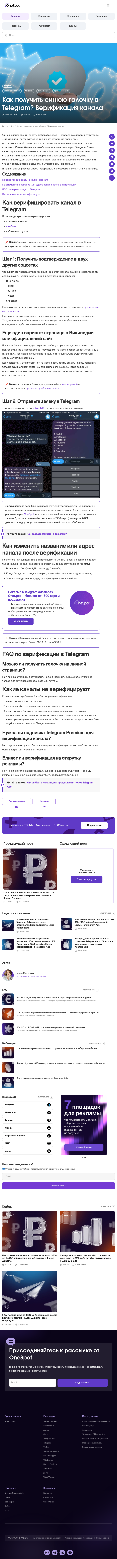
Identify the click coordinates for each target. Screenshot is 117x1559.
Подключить (94, 825)
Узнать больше (21, 621)
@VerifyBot (39, 408)
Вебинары (101, 16)
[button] (108, 5)
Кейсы (72, 26)
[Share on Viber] (112, 171)
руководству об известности (42, 388)
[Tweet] (112, 137)
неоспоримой (70, 384)
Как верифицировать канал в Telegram (25, 180)
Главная (15, 16)
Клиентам (44, 26)
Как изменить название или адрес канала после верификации (39, 185)
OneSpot (29, 514)
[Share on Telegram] (112, 143)
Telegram (7, 86)
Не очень (44, 801)
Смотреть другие (86, 879)
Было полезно (17, 801)
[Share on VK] (112, 150)
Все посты (44, 16)
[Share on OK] (112, 157)
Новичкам (15, 26)
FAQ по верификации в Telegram (21, 190)
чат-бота (11, 226)
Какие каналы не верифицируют (21, 194)
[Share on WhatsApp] (112, 164)
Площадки (73, 16)
